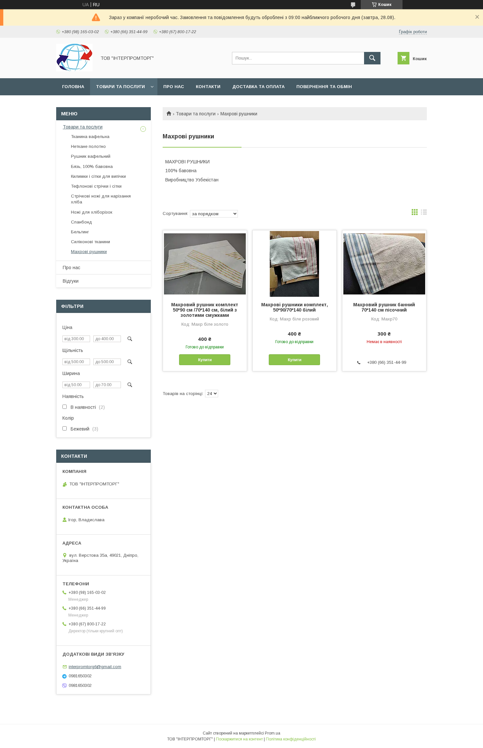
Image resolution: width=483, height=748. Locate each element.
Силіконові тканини (90, 241)
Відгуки (71, 281)
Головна (73, 86)
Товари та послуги (120, 86)
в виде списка (424, 213)
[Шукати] (372, 58)
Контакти (208, 86)
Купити (205, 360)
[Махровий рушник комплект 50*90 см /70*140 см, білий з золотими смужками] (205, 263)
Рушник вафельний (90, 156)
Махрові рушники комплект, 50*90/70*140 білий (294, 307)
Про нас (173, 86)
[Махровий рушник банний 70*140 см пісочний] (384, 263)
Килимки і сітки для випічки (98, 176)
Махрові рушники (89, 251)
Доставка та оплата (258, 86)
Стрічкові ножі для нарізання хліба (101, 199)
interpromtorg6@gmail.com (95, 666)
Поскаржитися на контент (239, 739)
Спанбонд (81, 222)
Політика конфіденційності (291, 739)
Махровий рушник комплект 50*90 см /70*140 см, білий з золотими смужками (204, 310)
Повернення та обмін (324, 86)
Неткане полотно (88, 146)
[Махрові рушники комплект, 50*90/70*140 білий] (294, 263)
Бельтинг (80, 231)
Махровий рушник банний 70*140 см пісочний (384, 307)
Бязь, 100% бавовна (92, 166)
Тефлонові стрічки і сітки (96, 186)
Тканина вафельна (90, 136)
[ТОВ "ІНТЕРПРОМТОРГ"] (74, 69)
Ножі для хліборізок (91, 212)
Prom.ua (272, 733)
